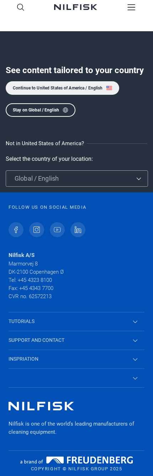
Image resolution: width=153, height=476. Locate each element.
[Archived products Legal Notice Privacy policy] (76, 378)
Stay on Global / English (36, 110)
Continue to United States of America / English (58, 88)
